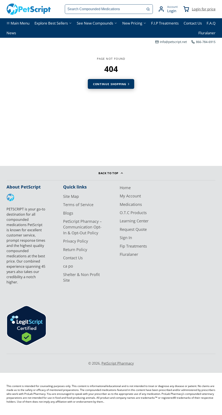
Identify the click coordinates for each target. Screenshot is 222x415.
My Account (130, 195)
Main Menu (20, 23)
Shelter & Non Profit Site (81, 277)
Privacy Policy (75, 241)
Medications (131, 204)
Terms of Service (78, 204)
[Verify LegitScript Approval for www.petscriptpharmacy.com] (26, 344)
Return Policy (75, 249)
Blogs (68, 213)
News (11, 32)
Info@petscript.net (173, 42)
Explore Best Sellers (51, 23)
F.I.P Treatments (165, 23)
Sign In (126, 237)
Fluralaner (206, 32)
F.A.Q (211, 23)
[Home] (29, 9)
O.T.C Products (133, 212)
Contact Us (193, 23)
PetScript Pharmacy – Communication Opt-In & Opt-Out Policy (82, 227)
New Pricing (132, 23)
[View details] (10, 197)
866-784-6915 (205, 42)
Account (168, 9)
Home (125, 187)
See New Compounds (95, 23)
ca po (68, 266)
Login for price (203, 9)
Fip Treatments (133, 246)
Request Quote (133, 229)
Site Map (71, 196)
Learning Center (134, 220)
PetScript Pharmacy (117, 363)
